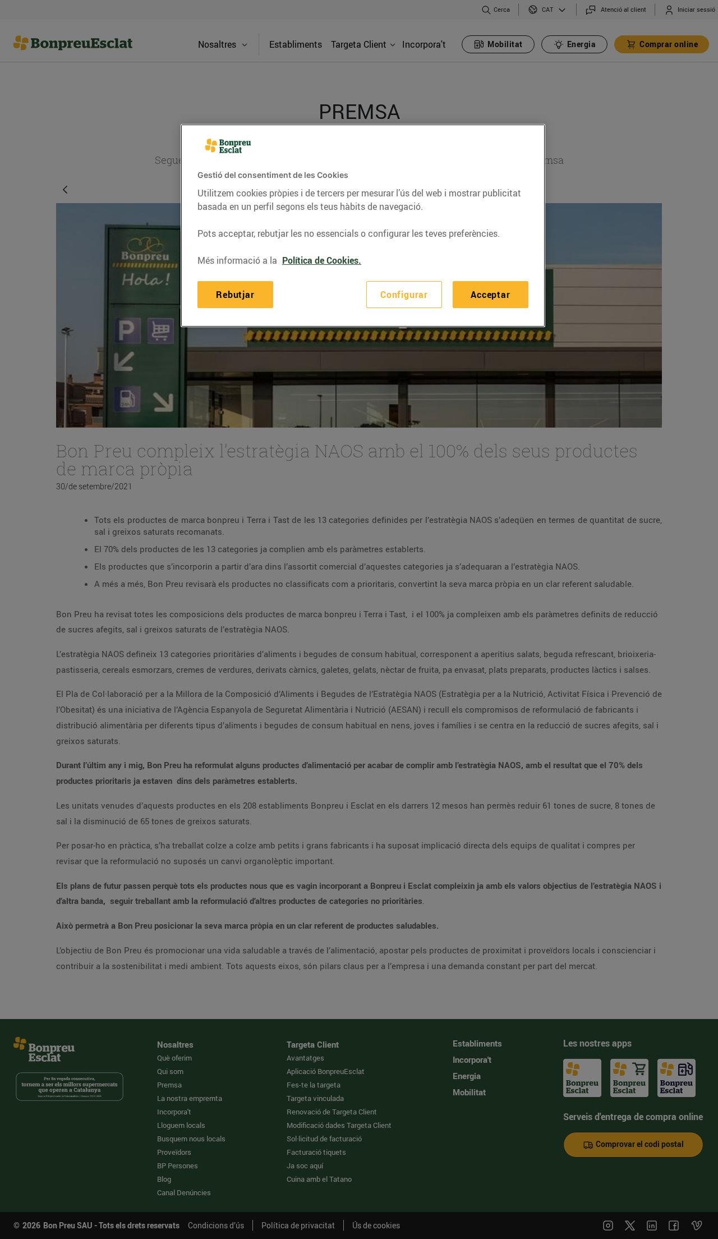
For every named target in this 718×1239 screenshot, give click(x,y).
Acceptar (490, 294)
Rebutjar (235, 294)
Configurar (404, 294)
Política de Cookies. (321, 260)
